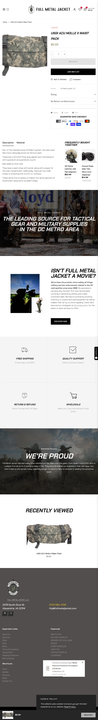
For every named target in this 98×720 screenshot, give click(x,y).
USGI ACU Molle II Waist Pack (49, 553)
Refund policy (8, 658)
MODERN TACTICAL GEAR (61, 640)
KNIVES (54, 643)
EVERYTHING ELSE (58, 646)
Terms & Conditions (10, 649)
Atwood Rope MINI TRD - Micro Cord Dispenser (87, 170)
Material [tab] (21, 142)
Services (6, 637)
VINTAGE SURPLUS (59, 652)
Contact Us (7, 681)
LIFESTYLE (55, 649)
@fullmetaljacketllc (80, 305)
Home (5, 22)
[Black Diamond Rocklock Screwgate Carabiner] (47, 668)
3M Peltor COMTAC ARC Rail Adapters (70, 169)
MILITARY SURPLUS (59, 637)
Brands (5, 672)
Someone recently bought (62, 663)
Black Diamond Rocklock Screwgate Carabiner (64, 666)
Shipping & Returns (10, 655)
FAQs (4, 643)
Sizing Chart (7, 652)
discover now (60, 321)
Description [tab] (8, 142)
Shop (4, 640)
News (4, 646)
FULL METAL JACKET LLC (18, 600)
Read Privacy (70, 706)
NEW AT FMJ (56, 634)
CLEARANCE (56, 655)
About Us (6, 634)
